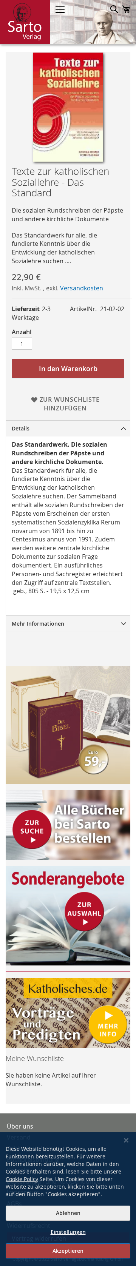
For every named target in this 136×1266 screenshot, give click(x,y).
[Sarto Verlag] (25, 22)
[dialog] (68, 1199)
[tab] (68, 428)
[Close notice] (126, 1140)
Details (20, 428)
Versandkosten (81, 288)
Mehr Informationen (38, 623)
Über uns (20, 1126)
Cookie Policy (22, 1179)
